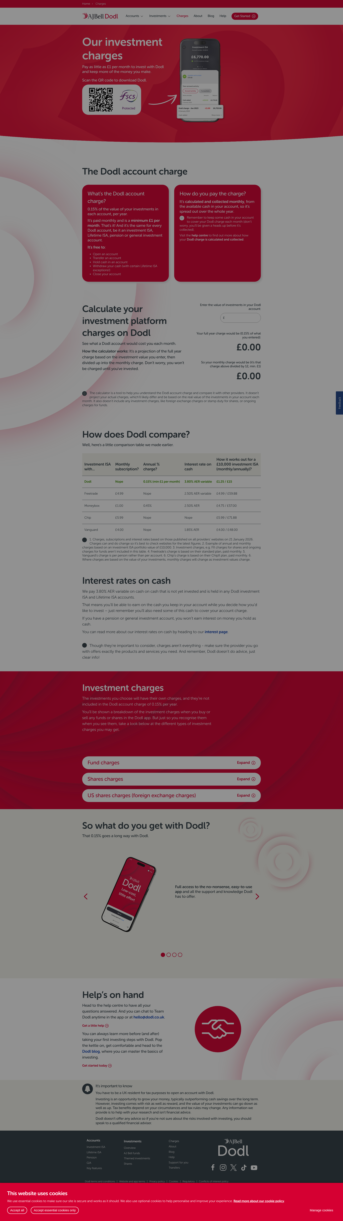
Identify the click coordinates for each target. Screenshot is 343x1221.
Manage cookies (321, 1210)
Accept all (17, 1210)
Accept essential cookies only (55, 1210)
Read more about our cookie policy (258, 1201)
